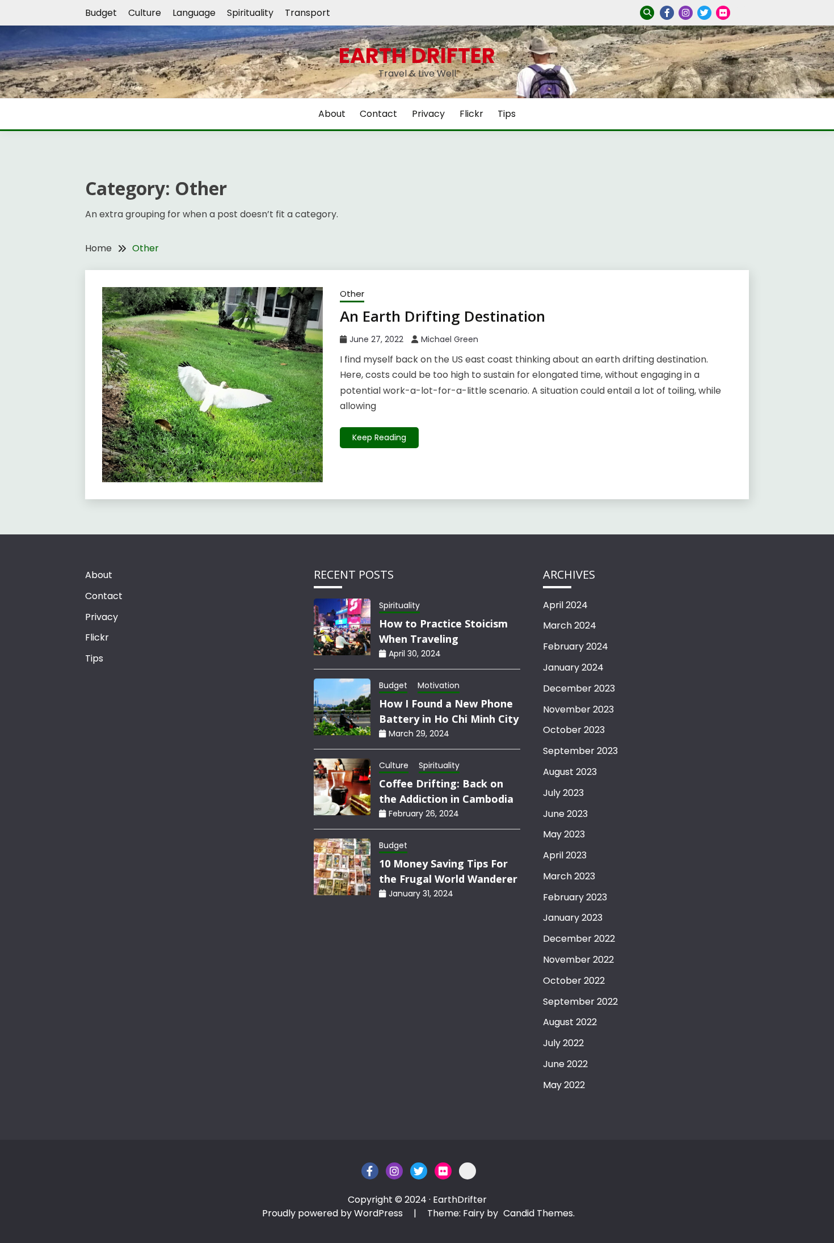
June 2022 (565, 1064)
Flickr (723, 13)
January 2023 (573, 917)
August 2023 (570, 771)
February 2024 (575, 646)
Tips (507, 113)
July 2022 (563, 1043)
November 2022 (578, 959)
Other (352, 294)
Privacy (742, 13)
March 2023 (569, 876)
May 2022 (564, 1085)
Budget (101, 12)
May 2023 (564, 834)
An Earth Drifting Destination (442, 316)
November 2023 (578, 709)
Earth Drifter (417, 55)
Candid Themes (538, 1213)
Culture (144, 12)
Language (194, 12)
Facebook (667, 13)
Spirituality (250, 12)
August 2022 (570, 1022)
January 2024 (573, 667)
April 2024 (565, 605)
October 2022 (574, 980)
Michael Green (449, 339)
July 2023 (563, 792)
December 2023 (579, 688)
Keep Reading (379, 437)
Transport (307, 12)
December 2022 (579, 938)
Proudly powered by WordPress (333, 1213)
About (332, 113)
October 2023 (574, 729)
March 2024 (569, 625)
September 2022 (580, 1001)
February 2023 (575, 897)
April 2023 (565, 855)
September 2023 (580, 750)
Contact (378, 113)
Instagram (686, 13)
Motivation (439, 685)
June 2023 (565, 813)
